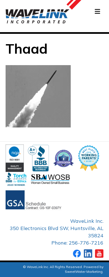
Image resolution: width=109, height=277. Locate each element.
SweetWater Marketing (84, 271)
